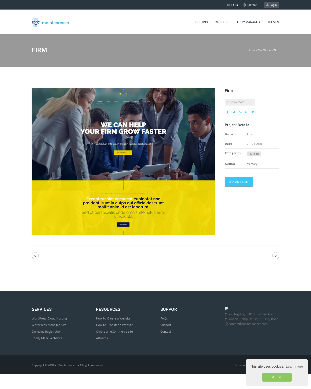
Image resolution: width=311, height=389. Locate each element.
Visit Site (241, 182)
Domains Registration (47, 331)
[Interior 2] (275, 255)
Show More (237, 102)
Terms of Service (245, 365)
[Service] (35, 255)
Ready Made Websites (47, 338)
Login (272, 5)
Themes (273, 22)
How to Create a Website (113, 318)
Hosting (201, 22)
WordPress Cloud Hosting (49, 318)
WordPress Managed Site (49, 325)
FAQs (234, 5)
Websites (222, 22)
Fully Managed (248, 22)
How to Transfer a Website (114, 325)
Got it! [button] (276, 377)
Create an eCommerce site (114, 331)
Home (252, 50)
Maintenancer (67, 365)
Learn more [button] (294, 366)
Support (165, 325)
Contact (251, 5)
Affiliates (102, 338)
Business (254, 153)
